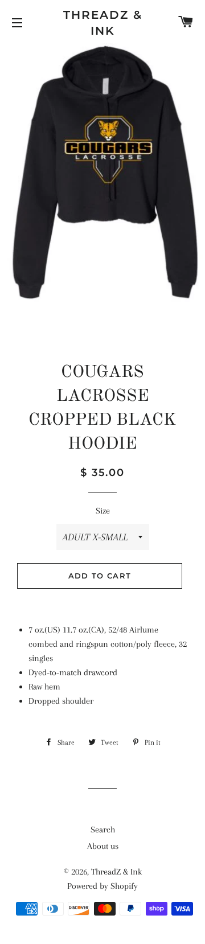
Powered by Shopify (102, 886)
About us (102, 846)
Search (103, 829)
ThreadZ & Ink (102, 23)
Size (103, 511)
